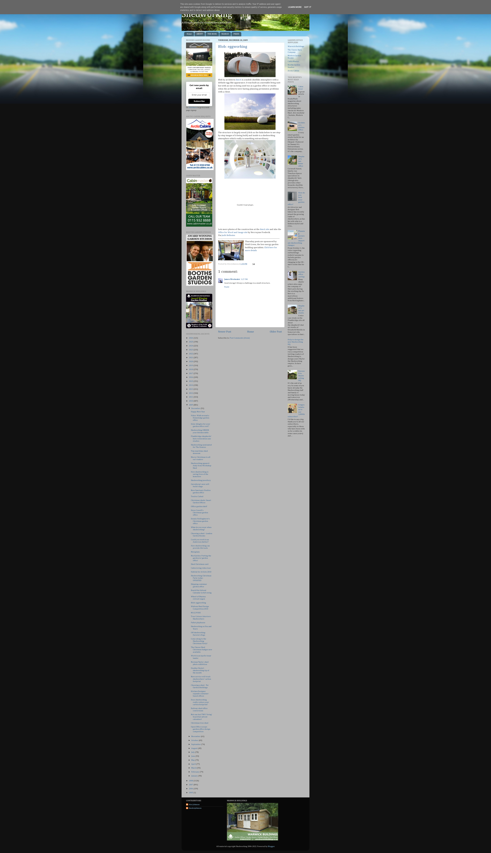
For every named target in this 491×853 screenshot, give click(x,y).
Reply (226, 287)
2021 (191, 358)
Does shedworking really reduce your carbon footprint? (200, 702)
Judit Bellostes (228, 235)
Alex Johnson (194, 804)
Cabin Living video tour (201, 568)
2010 (191, 401)
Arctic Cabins (293, 71)
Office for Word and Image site (232, 232)
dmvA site (264, 229)
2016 (191, 377)
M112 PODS (196, 613)
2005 (191, 793)
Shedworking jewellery (201, 480)
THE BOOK (212, 34)
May (193, 760)
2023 (191, 350)
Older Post (276, 331)
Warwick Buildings (296, 46)
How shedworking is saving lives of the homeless (199, 474)
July (193, 752)
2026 (191, 338)
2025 (191, 342)
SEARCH (225, 34)
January (194, 776)
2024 (191, 346)
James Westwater (232, 279)
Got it (307, 7)
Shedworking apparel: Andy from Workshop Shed (201, 465)
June (193, 756)
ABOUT (200, 34)
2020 (191, 361)
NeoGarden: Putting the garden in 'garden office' (201, 558)
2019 (191, 365)
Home (189, 34)
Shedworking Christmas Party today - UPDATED (201, 578)
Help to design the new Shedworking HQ (295, 342)
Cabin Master (293, 61)
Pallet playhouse (198, 623)
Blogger (271, 846)
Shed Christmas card (199, 564)
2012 (191, 393)
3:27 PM (244, 279)
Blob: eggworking (232, 47)
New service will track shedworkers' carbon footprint (201, 679)
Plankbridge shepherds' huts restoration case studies (201, 438)
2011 (191, 397)
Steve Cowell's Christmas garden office (199, 512)
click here (193, 107)
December (196, 408)
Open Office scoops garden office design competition (200, 729)
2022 (191, 354)
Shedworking (207, 14)
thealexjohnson (195, 808)
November (196, 736)
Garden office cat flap (301, 274)
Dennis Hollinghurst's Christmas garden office (200, 521)
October (195, 740)
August (194, 748)
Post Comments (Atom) (240, 338)
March (194, 768)
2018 (191, 369)
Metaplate (195, 552)
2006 (191, 789)
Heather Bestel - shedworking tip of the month (200, 670)
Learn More (295, 7)
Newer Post (224, 331)
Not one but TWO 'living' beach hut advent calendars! (201, 717)
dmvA (238, 80)
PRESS (236, 34)
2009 (191, 405)
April (193, 764)
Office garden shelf (199, 506)
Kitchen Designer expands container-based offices (200, 693)
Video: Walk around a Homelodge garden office (200, 418)
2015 (191, 381)
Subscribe (199, 101)
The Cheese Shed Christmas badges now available (201, 649)
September (196, 744)
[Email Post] (253, 264)
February (195, 772)
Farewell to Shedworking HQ (301, 375)
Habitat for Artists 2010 (201, 572)
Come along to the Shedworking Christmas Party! (199, 641)
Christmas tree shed (199, 723)
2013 (191, 389)
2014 (191, 385)
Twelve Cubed (197, 496)
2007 (191, 785)
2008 (191, 781)
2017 (191, 373)
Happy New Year (198, 412)
